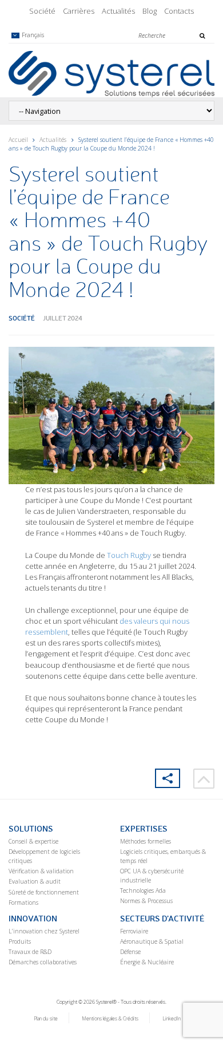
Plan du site (46, 1018)
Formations (23, 902)
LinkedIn (171, 1018)
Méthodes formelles (145, 841)
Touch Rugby (129, 555)
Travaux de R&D (30, 952)
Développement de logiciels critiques (44, 856)
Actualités (118, 11)
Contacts (179, 11)
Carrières (78, 11)
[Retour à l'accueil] (111, 73)
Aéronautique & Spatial (152, 941)
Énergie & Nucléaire (147, 962)
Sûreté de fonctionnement (44, 892)
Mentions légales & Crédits (110, 1018)
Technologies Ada (143, 890)
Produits (20, 941)
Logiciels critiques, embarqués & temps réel (163, 856)
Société (42, 11)
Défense (130, 952)
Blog (149, 11)
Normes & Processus (146, 901)
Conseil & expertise (33, 841)
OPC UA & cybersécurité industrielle (152, 875)
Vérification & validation (41, 871)
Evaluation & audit (35, 881)
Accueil (18, 140)
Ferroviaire (134, 931)
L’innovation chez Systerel (44, 931)
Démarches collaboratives (43, 962)
